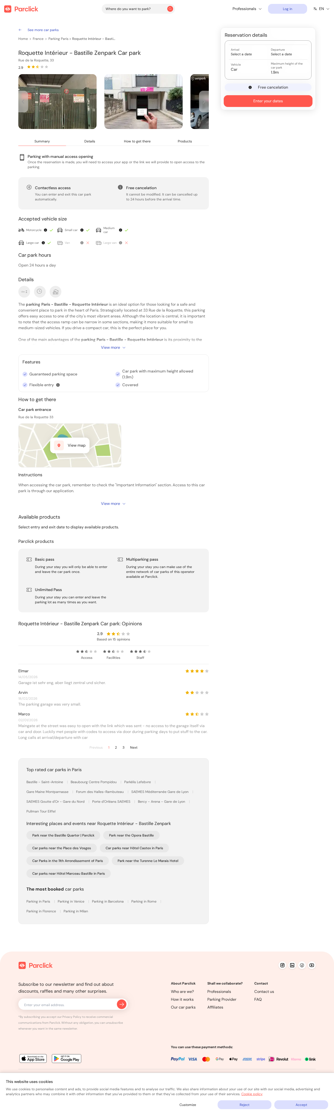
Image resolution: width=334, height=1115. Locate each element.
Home (23, 38)
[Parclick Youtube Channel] (312, 965)
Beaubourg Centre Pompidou (94, 782)
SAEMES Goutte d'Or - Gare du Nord (56, 801)
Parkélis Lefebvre (138, 782)
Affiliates (215, 1007)
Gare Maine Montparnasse (47, 792)
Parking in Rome (144, 901)
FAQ (258, 999)
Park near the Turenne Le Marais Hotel (148, 861)
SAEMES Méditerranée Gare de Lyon (160, 792)
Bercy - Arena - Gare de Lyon (162, 801)
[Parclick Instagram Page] (282, 965)
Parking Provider (221, 999)
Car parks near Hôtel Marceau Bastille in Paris (68, 873)
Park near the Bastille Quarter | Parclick (63, 835)
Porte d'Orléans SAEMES (111, 801)
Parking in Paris (38, 901)
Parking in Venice (71, 901)
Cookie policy (252, 1094)
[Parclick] (21, 9)
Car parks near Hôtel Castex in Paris (134, 848)
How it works (182, 999)
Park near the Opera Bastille (131, 835)
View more (110, 347)
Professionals (219, 991)
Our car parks (183, 1007)
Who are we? (182, 991)
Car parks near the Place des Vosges (61, 848)
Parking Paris (58, 38)
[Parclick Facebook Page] (302, 965)
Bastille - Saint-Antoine (45, 782)
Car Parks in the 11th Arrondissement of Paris (67, 861)
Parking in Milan (76, 911)
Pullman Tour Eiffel (41, 811)
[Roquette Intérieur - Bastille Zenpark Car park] (57, 101)
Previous (96, 747)
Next (133, 747)
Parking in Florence (41, 911)
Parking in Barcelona (108, 901)
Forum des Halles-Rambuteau (100, 792)
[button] (58, 385)
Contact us (264, 991)
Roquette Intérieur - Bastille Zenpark (93, 38)
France (38, 38)
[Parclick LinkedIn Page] (292, 965)
